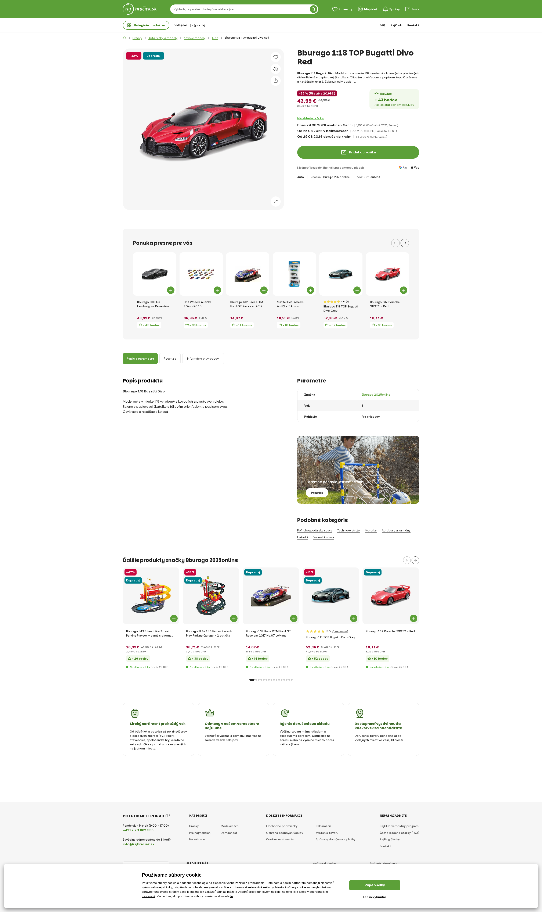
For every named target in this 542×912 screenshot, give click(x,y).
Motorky (371, 530)
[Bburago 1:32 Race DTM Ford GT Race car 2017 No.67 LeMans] (248, 274)
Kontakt (413, 25)
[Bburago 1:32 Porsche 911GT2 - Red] (387, 274)
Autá (300, 177)
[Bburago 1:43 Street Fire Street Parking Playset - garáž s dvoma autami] (151, 596)
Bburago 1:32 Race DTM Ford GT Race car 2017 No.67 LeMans (246, 304)
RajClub (396, 25)
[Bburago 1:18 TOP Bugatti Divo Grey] (341, 274)
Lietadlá (302, 537)
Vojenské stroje (323, 537)
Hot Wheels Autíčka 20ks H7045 (198, 304)
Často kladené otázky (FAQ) (399, 833)
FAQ (383, 25)
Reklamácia (324, 826)
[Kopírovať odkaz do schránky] (276, 81)
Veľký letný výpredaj (189, 25)
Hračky (194, 826)
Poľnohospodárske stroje (314, 530)
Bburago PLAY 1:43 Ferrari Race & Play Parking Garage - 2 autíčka (209, 633)
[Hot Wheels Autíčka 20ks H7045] (201, 274)
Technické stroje (348, 530)
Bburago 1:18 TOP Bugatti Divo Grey (341, 308)
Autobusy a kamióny (396, 530)
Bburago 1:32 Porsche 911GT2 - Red (385, 304)
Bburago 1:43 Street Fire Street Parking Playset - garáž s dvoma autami (148, 633)
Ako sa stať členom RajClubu (394, 105)
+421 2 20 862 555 (138, 830)
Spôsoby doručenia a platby (335, 839)
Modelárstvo (230, 826)
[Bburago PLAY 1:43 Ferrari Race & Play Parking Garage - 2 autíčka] (211, 596)
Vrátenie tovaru (327, 833)
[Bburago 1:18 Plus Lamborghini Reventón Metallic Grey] (154, 274)
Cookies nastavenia (280, 839)
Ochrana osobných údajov (284, 833)
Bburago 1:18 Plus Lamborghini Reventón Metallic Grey (153, 304)
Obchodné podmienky (281, 826)
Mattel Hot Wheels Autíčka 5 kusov (290, 304)
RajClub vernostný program (399, 826)
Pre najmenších (199, 833)
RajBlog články (390, 839)
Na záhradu (197, 839)
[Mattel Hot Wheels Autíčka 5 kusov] (294, 274)
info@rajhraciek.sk (138, 844)
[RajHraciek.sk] (124, 38)
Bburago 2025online (336, 177)
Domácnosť (229, 833)
